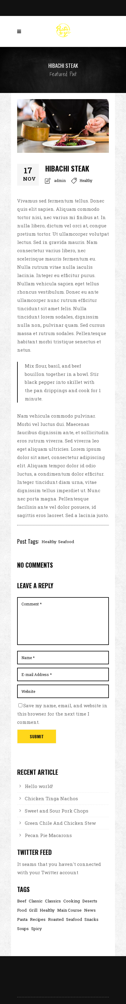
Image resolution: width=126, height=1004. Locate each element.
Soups (23, 928)
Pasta (22, 919)
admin (60, 180)
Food (22, 910)
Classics (53, 901)
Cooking (71, 901)
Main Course (69, 910)
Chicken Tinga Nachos (51, 798)
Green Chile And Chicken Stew (60, 823)
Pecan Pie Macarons (48, 835)
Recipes (38, 919)
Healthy (86, 180)
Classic (36, 901)
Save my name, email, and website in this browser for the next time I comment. (62, 713)
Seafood (66, 541)
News (90, 910)
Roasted (56, 919)
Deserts (89, 901)
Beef (21, 901)
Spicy (36, 928)
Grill (33, 910)
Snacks (91, 919)
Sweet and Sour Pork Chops (56, 811)
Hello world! (39, 786)
